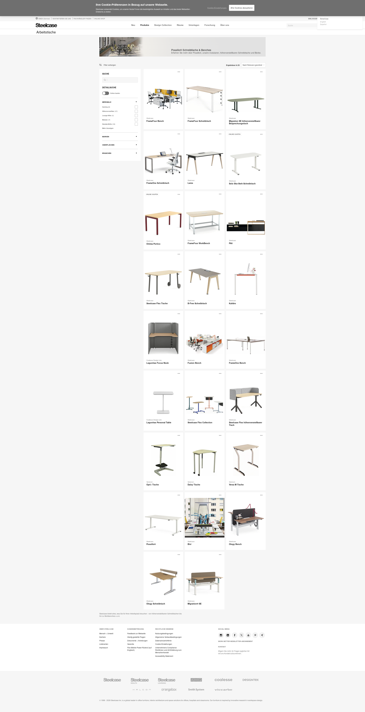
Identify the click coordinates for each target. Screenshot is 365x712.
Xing (262, 635)
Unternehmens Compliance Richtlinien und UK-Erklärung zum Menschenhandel (168, 650)
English (323, 21)
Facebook (235, 635)
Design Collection (163, 25)
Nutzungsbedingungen (164, 633)
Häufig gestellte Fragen (136, 637)
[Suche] (105, 80)
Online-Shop (99, 18)
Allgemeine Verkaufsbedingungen (168, 637)
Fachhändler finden (82, 18)
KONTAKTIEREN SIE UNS (62, 18)
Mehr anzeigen (107, 128)
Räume (180, 25)
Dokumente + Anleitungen (137, 640)
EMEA (44, 18)
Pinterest (255, 635)
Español (323, 24)
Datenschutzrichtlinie (163, 640)
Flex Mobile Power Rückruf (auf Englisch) (139, 648)
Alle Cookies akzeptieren (242, 7)
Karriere (102, 637)
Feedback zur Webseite (136, 633)
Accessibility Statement (164, 656)
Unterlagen (194, 25)
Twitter (241, 635)
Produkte (144, 25)
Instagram (221, 635)
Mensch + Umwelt (106, 633)
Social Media (224, 629)
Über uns (224, 25)
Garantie (130, 644)
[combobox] (308, 25)
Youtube (248, 635)
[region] (182, 8)
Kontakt (222, 647)
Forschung (209, 25)
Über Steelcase (106, 629)
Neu (133, 25)
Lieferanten (103, 644)
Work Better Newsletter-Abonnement (235, 641)
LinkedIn (228, 635)
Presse (102, 640)
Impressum (103, 647)
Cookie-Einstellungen (163, 644)
